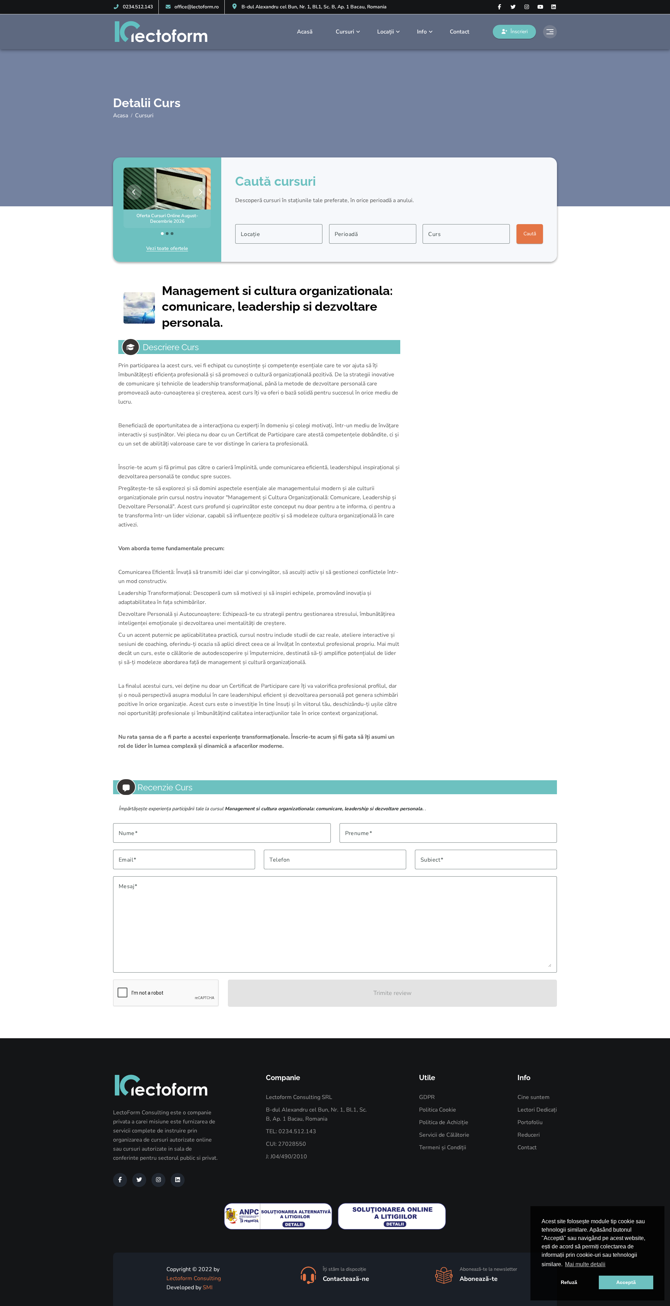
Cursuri (345, 32)
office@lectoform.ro (196, 6)
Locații (385, 32)
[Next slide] (200, 192)
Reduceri (529, 1135)
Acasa (120, 115)
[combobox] (279, 234)
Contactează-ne (346, 1279)
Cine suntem (534, 1097)
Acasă (305, 32)
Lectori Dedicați (537, 1110)
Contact (459, 32)
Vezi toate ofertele (167, 248)
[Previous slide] (134, 192)
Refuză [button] (569, 1282)
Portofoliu (530, 1122)
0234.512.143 (138, 6)
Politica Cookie (437, 1110)
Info (422, 32)
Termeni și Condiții (442, 1147)
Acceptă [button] (626, 1282)
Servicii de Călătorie (444, 1135)
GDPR (427, 1097)
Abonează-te (479, 1279)
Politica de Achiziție (443, 1122)
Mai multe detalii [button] (585, 1264)
